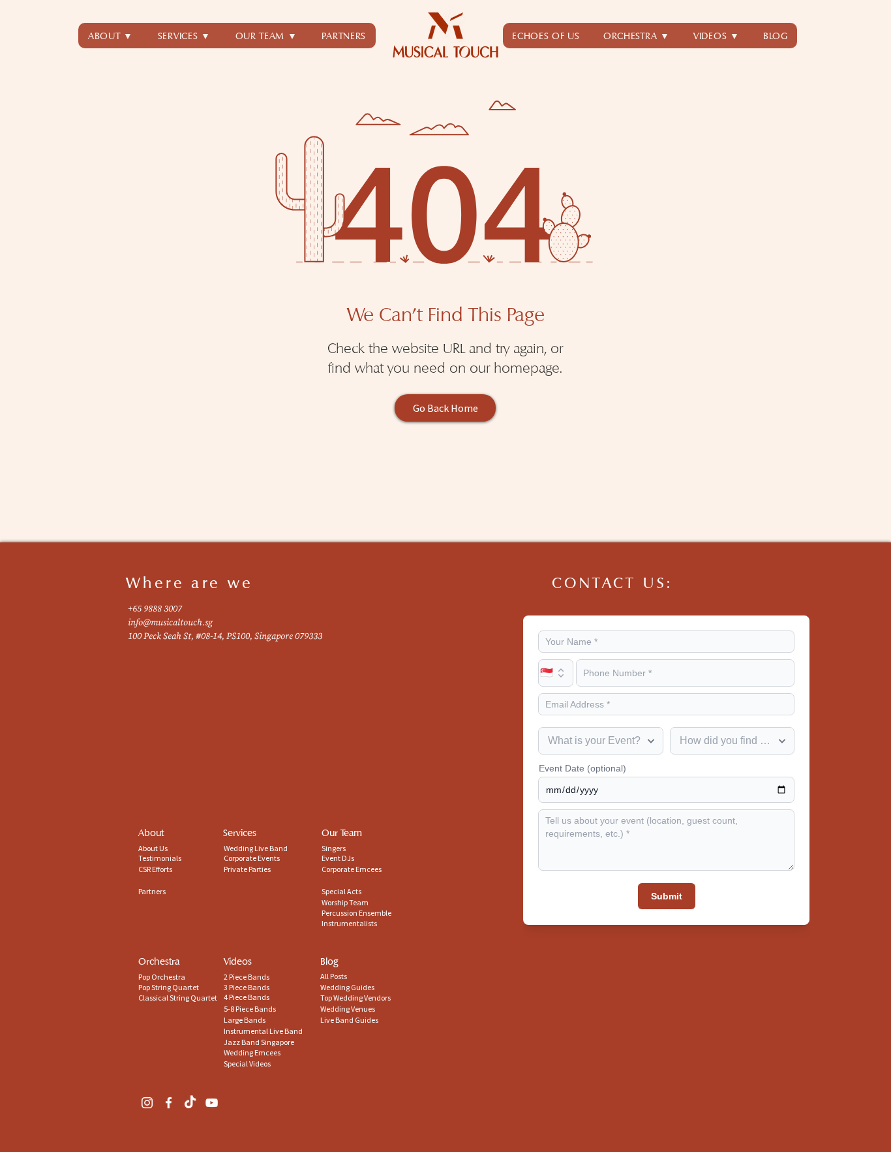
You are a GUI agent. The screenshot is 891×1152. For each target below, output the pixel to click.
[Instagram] (147, 1102)
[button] (184, 35)
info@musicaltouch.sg (170, 623)
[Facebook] (168, 1102)
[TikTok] (190, 1102)
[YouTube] (211, 1102)
